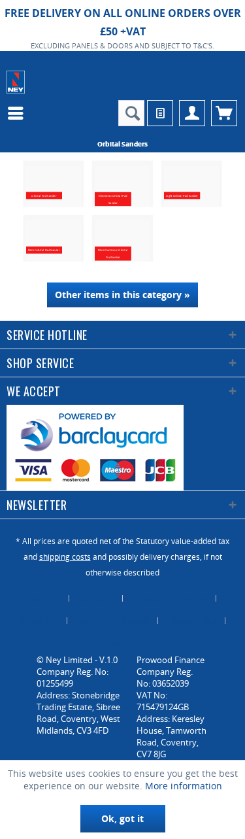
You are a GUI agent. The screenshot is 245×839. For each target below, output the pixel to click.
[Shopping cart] (224, 113)
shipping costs (65, 556)
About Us (44, 598)
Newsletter (39, 620)
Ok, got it (122, 818)
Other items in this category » (122, 294)
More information (183, 785)
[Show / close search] (131, 113)
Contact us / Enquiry (169, 598)
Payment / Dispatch (112, 620)
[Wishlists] (160, 113)
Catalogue (96, 598)
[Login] (192, 113)
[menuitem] (19, 113)
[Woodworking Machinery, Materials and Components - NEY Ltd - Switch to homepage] (16, 82)
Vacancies (123, 643)
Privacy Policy (191, 620)
